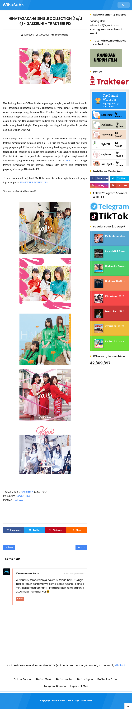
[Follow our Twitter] (119, 178)
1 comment (61, 34)
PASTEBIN (27, 491)
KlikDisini (120, 665)
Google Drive (23, 496)
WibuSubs (65, 700)
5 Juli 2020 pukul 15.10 (74, 573)
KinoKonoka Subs (27, 573)
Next (80, 547)
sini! (68, 160)
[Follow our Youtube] (119, 185)
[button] (76, 530)
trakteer (18, 500)
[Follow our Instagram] (99, 185)
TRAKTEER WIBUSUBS (34, 182)
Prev (10, 547)
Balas (20, 598)
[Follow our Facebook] (99, 178)
